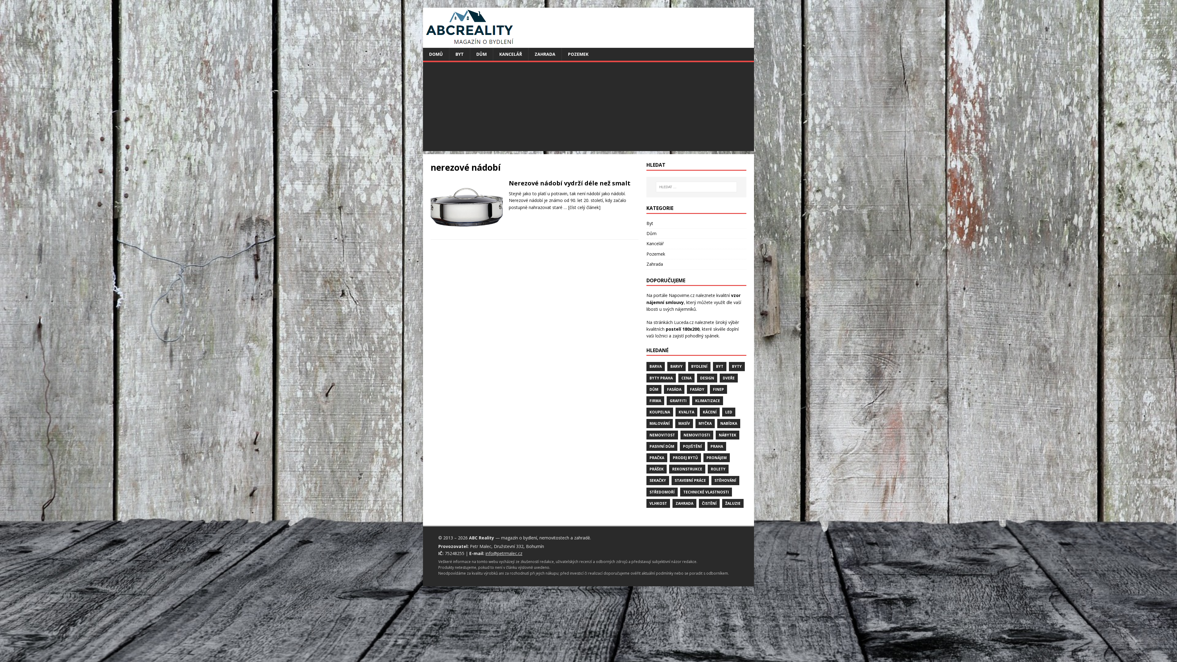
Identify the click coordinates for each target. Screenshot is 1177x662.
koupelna (659, 412)
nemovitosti (697, 435)
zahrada (684, 503)
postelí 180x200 (682, 329)
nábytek (727, 435)
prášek (656, 469)
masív (684, 423)
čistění (709, 503)
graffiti (678, 400)
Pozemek (578, 54)
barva (655, 366)
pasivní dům (661, 446)
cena (686, 378)
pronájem (717, 457)
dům (653, 389)
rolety (718, 469)
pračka (656, 457)
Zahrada (545, 54)
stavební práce (690, 480)
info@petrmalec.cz (504, 553)
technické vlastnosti (706, 492)
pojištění (692, 446)
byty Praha (661, 378)
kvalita (686, 412)
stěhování (725, 480)
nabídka (728, 423)
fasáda (674, 389)
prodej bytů (685, 457)
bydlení (699, 366)
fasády (697, 389)
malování (659, 423)
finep (718, 389)
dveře (729, 378)
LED (728, 412)
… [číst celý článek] (582, 207)
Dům (481, 54)
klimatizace (707, 400)
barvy (676, 366)
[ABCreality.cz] (470, 44)
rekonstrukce (687, 469)
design (707, 378)
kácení (710, 412)
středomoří (662, 492)
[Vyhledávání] (696, 187)
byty (737, 366)
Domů (436, 54)
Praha (716, 446)
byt (719, 366)
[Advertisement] (607, 108)
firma (655, 400)
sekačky (657, 480)
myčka (705, 423)
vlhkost (658, 503)
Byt (459, 54)
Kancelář (510, 54)
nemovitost (662, 435)
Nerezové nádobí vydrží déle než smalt (569, 183)
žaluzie (733, 503)
